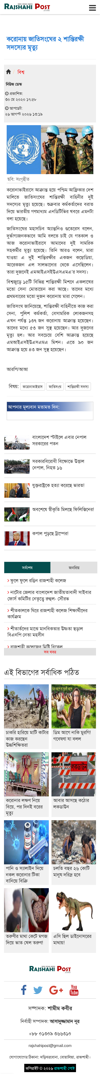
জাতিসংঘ (55, 386)
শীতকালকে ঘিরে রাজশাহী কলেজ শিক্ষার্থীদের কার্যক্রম (47, 613)
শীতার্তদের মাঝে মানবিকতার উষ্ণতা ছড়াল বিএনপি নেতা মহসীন (45, 631)
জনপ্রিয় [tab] (74, 567)
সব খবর (50, 651)
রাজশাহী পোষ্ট (64, 1068)
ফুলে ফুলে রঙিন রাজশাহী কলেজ (37, 580)
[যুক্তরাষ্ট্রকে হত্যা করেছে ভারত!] (50, 496)
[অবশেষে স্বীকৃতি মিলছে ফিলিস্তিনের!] (50, 520)
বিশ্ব (21, 71)
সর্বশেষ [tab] (27, 567)
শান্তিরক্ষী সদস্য (78, 386)
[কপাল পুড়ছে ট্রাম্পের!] (50, 544)
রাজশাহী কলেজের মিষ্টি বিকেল (36, 646)
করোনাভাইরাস (33, 386)
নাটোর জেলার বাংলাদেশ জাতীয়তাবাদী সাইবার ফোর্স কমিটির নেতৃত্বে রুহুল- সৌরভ (49, 594)
